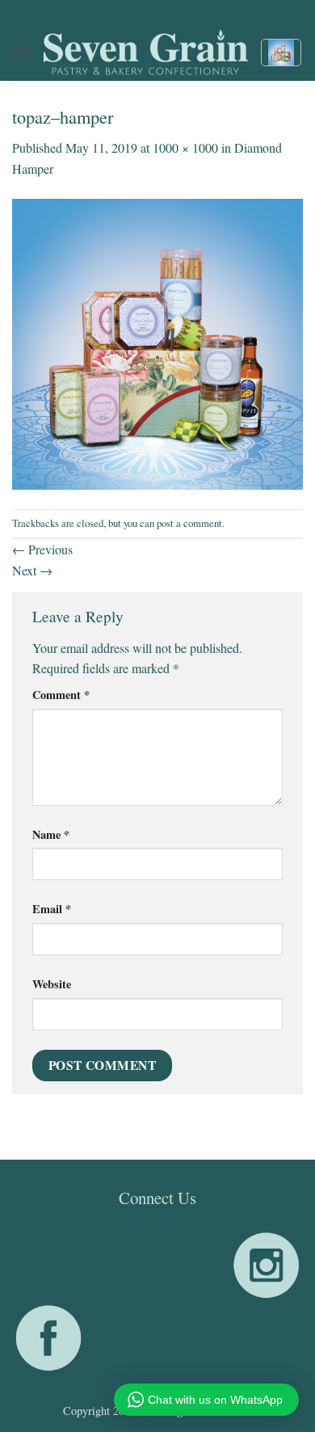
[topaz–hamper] (157, 341)
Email (51, 908)
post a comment (189, 523)
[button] (22, 52)
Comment (61, 694)
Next (32, 570)
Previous (42, 549)
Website (51, 983)
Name (50, 834)
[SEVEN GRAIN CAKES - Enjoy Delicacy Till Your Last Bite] (146, 52)
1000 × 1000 (185, 147)
